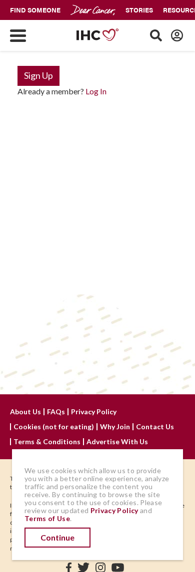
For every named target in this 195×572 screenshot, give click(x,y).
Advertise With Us (117, 441)
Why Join (115, 426)
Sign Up (38, 75)
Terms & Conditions (47, 441)
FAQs (56, 411)
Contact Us (155, 426)
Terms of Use (47, 518)
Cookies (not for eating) (54, 426)
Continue (57, 537)
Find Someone (35, 9)
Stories (139, 9)
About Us (25, 411)
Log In (96, 91)
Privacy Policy (93, 411)
